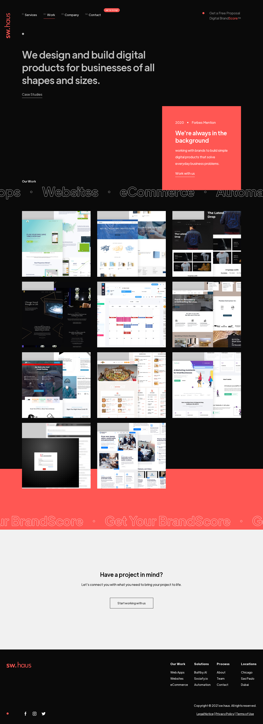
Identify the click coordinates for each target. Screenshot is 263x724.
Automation (202, 684)
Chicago (247, 672)
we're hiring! (112, 10)
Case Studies (32, 94)
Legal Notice (205, 714)
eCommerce (179, 684)
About (221, 672)
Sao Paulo (247, 678)
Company (70, 15)
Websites (176, 678)
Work (49, 15)
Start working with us (132, 603)
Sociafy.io (201, 678)
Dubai (245, 684)
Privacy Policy (225, 714)
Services (29, 15)
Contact (93, 15)
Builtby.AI (200, 672)
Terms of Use (245, 714)
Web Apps (177, 672)
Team (221, 678)
